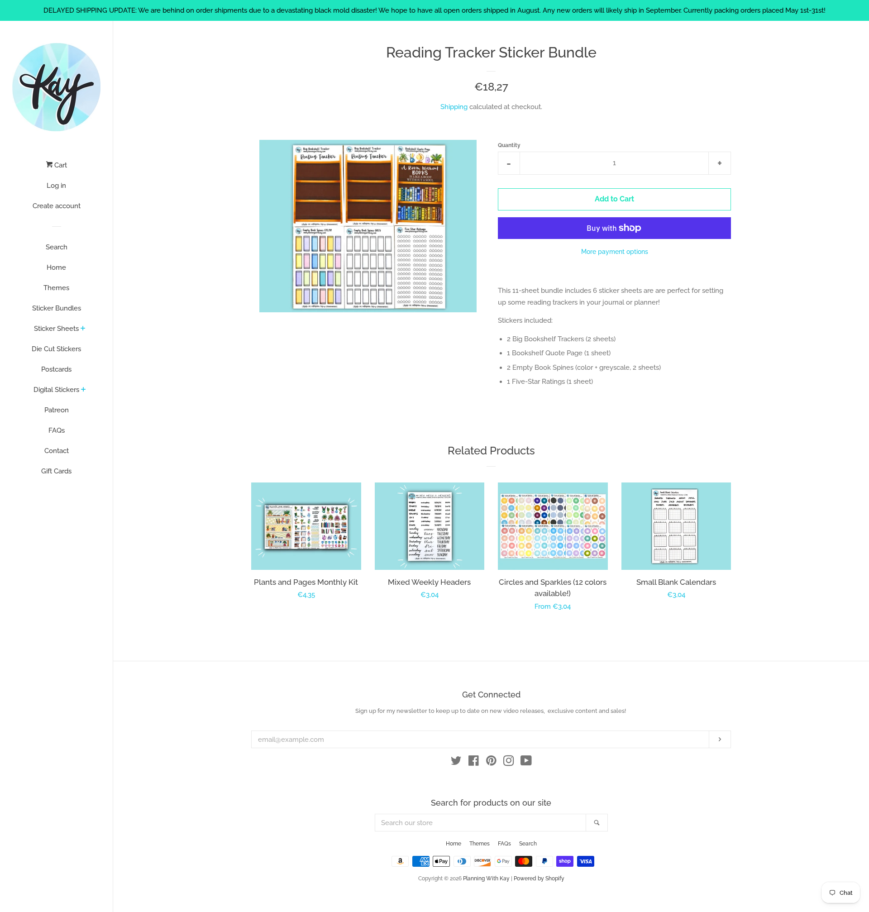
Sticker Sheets (56, 329)
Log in (56, 185)
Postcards (56, 369)
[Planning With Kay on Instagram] (508, 763)
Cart (60, 165)
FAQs (56, 430)
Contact (56, 451)
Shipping (454, 107)
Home (56, 267)
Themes (56, 288)
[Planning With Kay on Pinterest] (491, 763)
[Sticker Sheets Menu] (83, 329)
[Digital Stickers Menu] (83, 390)
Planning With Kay (486, 878)
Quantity (509, 145)
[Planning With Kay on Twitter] (456, 763)
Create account (57, 206)
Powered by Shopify (539, 878)
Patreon (56, 410)
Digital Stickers (56, 390)
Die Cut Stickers (56, 349)
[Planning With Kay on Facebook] (473, 763)
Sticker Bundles (56, 308)
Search (56, 247)
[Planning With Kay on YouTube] (526, 763)
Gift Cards (56, 471)
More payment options (614, 251)
